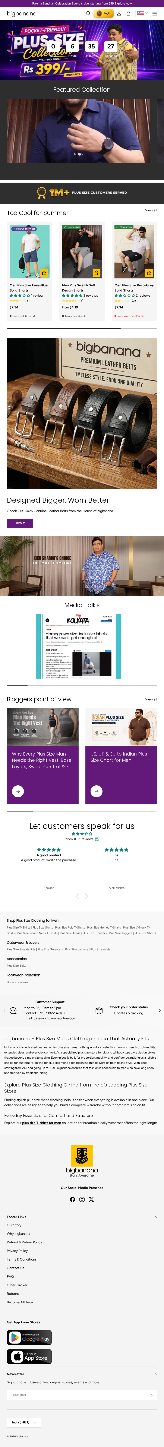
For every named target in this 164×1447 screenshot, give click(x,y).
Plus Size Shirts (42, 927)
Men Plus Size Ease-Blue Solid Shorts (29, 287)
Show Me (20, 523)
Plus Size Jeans (70, 933)
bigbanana (22, 1436)
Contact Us (15, 1268)
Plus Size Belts (16, 966)
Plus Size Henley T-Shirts (104, 927)
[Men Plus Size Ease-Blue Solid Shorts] (30, 251)
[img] (82, 834)
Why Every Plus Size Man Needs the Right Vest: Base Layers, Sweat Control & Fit (42, 760)
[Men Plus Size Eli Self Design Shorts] (82, 251)
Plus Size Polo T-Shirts (70, 927)
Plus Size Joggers (120, 933)
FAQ (10, 1276)
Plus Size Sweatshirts (21, 949)
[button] (128, 13)
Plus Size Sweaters (50, 949)
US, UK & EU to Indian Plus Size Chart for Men (119, 757)
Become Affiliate (20, 1302)
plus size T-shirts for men (41, 1123)
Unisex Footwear (18, 982)
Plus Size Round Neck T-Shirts (37, 933)
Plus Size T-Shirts (18, 927)
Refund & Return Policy (24, 1242)
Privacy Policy (17, 1251)
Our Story (14, 1225)
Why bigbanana (18, 1234)
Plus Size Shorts (145, 933)
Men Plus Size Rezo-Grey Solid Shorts (134, 287)
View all (151, 210)
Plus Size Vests (100, 949)
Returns (13, 1294)
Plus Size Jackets (76, 949)
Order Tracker (17, 1285)
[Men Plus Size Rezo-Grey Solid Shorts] (134, 251)
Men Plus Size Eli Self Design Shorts (78, 287)
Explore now (123, 3)
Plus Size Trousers (94, 933)
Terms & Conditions (22, 1259)
